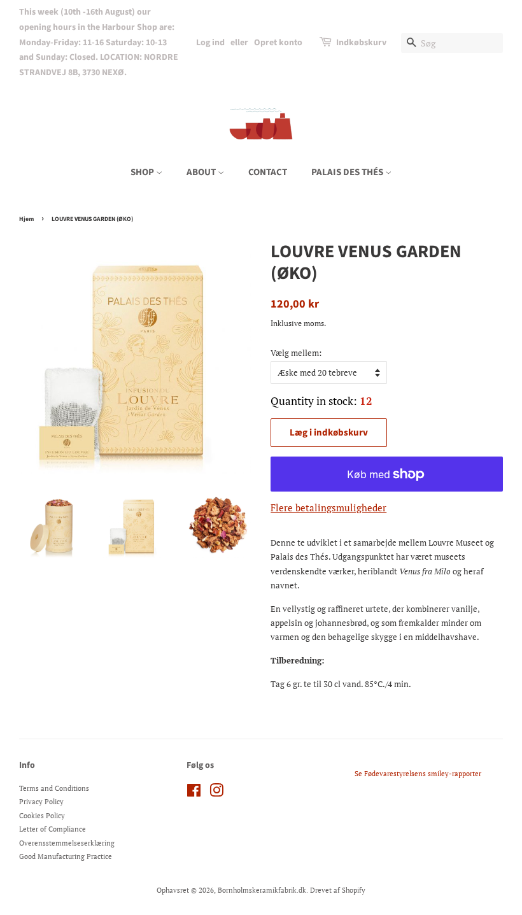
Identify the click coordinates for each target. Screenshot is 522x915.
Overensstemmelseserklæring (67, 843)
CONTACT (267, 172)
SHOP (143, 172)
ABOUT (202, 172)
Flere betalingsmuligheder (328, 507)
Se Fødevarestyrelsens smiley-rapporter (418, 773)
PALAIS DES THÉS (348, 172)
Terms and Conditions (54, 788)
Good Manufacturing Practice (65, 856)
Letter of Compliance (52, 829)
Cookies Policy (42, 815)
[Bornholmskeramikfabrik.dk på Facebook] (194, 793)
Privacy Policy (41, 801)
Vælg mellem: (296, 352)
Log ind (210, 42)
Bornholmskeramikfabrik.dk (262, 890)
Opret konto (278, 42)
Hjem (26, 219)
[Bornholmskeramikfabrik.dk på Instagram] (216, 793)
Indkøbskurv (361, 42)
